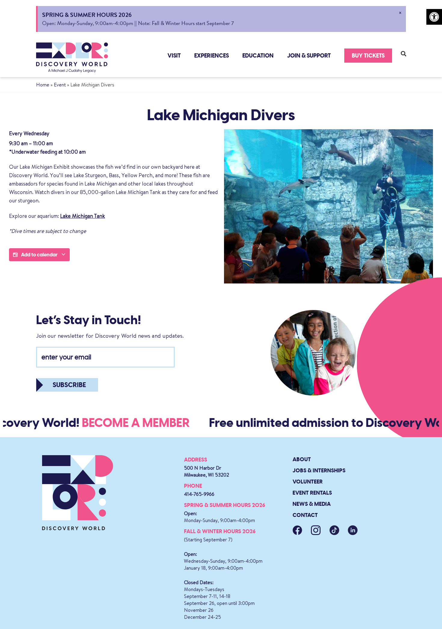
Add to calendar (39, 255)
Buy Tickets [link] (368, 55)
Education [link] (258, 55)
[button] (403, 53)
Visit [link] (174, 55)
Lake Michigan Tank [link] (82, 216)
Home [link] (42, 84)
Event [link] (60, 84)
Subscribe (69, 384)
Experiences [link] (211, 55)
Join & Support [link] (309, 55)
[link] (434, 17)
